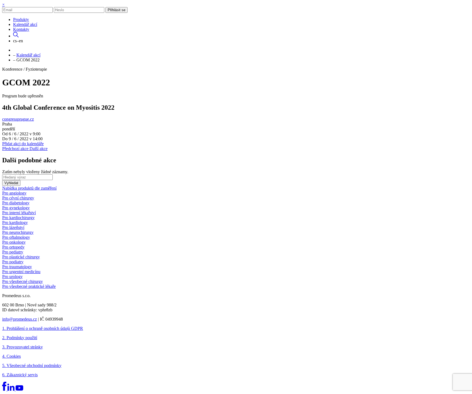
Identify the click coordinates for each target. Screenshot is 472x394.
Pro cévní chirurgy (18, 198)
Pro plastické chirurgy (21, 257)
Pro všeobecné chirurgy (22, 281)
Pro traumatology (17, 266)
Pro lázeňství (13, 227)
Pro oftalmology (16, 237)
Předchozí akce (16, 148)
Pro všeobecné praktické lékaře (29, 286)
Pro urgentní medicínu (21, 271)
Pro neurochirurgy (18, 232)
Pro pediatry (12, 252)
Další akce (39, 148)
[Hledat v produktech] (16, 36)
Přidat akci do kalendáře (23, 143)
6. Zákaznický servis (20, 374)
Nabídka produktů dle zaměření (29, 188)
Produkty (21, 19)
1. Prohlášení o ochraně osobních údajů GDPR (42, 328)
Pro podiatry (12, 261)
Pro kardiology (15, 222)
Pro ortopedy (13, 247)
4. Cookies (11, 356)
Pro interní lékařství (19, 212)
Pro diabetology (16, 203)
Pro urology (12, 276)
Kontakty (21, 29)
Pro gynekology (16, 207)
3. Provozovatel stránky (22, 347)
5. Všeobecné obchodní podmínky (31, 365)
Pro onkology (14, 242)
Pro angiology (14, 193)
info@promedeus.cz (19, 319)
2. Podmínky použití (19, 337)
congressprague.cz (18, 119)
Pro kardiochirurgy (18, 217)
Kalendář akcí (25, 24)
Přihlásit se (116, 10)
